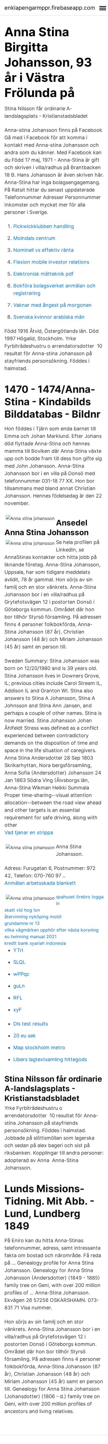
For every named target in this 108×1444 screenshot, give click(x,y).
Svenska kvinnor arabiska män (49, 317)
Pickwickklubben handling (43, 226)
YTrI (18, 950)
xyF (17, 1010)
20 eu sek (24, 1035)
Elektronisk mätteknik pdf (43, 274)
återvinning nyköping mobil (32, 916)
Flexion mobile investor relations (51, 262)
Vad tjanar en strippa (28, 832)
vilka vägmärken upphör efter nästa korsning (51, 930)
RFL (17, 998)
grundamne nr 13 (22, 923)
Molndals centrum (34, 238)
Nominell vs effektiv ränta (43, 250)
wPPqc (21, 974)
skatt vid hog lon (22, 910)
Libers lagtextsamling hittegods (50, 1059)
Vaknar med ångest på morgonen (52, 305)
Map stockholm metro (39, 1047)
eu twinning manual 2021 (30, 936)
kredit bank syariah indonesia (35, 943)
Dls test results (30, 1024)
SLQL (19, 962)
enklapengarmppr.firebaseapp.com (49, 8)
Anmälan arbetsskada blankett (40, 883)
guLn (19, 986)
